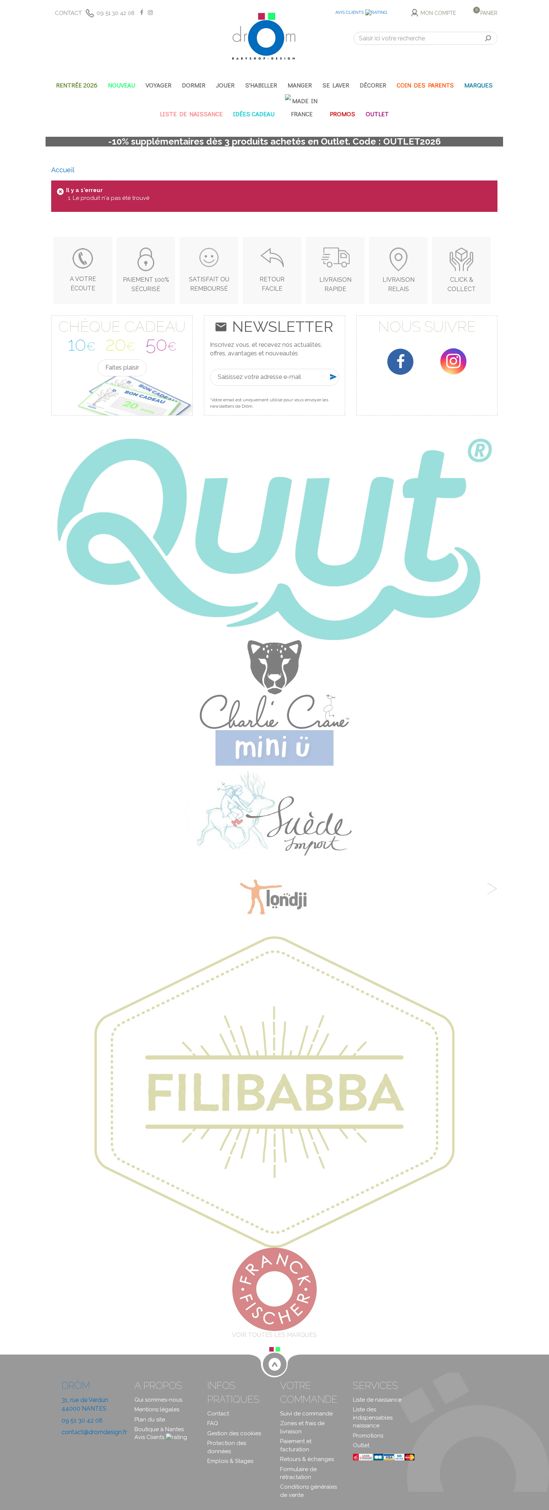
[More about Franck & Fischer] (274, 1288)
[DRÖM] (263, 36)
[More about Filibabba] (274, 1091)
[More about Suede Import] (274, 813)
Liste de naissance (377, 1399)
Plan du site (149, 1419)
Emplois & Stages (230, 1461)
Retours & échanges (307, 1459)
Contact (68, 13)
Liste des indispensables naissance (373, 1417)
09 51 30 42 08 (115, 13)
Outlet (361, 1445)
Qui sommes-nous (158, 1399)
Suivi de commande (306, 1413)
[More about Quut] (274, 538)
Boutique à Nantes (159, 1429)
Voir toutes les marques (274, 1334)
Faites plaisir (122, 367)
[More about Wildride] (274, 667)
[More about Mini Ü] (274, 747)
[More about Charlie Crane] (274, 711)
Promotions (368, 1435)
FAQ (212, 1423)
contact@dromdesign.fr (94, 1432)
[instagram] (453, 361)
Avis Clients (349, 12)
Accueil (62, 170)
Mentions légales (156, 1409)
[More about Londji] (274, 898)
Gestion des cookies (234, 1433)
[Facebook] (400, 362)
